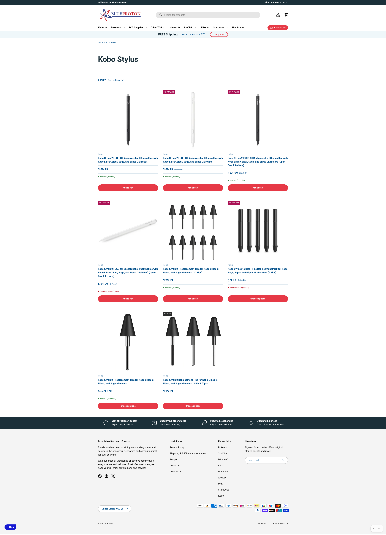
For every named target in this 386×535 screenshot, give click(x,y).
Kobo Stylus (111, 42)
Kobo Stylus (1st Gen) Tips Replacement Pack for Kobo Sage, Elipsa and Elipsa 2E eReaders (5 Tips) (258, 271)
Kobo (101, 27)
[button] (286, 14)
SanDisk (188, 27)
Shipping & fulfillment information (188, 453)
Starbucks (218, 27)
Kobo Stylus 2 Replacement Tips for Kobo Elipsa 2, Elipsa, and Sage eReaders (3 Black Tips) (190, 381)
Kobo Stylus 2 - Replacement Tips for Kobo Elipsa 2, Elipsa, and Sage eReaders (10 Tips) (191, 271)
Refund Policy (177, 447)
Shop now (219, 34)
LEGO (203, 27)
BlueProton (238, 27)
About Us (174, 465)
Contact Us (175, 471)
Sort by (102, 79)
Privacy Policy (261, 523)
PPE (220, 483)
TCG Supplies (136, 27)
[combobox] (208, 15)
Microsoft (174, 27)
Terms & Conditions (280, 523)
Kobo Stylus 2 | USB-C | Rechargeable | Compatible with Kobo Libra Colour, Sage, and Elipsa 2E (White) (193, 160)
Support (174, 459)
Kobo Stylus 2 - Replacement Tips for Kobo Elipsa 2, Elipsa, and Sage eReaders (126, 381)
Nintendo (223, 471)
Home (100, 42)
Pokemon (116, 27)
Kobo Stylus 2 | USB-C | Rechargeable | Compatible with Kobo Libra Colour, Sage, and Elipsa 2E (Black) (128, 160)
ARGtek (222, 477)
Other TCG (156, 27)
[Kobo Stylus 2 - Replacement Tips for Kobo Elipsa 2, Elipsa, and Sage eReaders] (128, 342)
